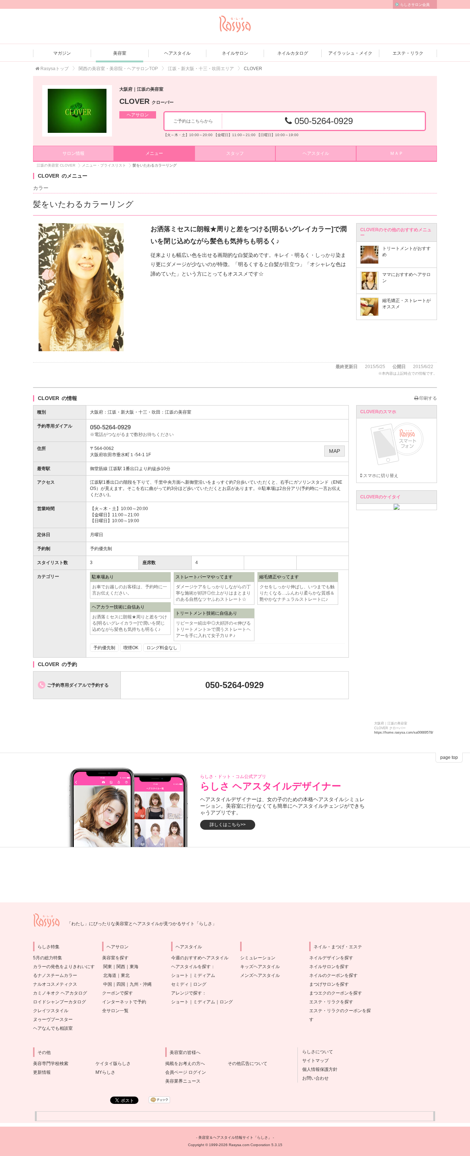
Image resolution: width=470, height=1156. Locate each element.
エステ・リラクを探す (331, 1001)
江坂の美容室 (178, 412)
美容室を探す (115, 957)
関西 (120, 966)
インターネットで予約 (124, 1001)
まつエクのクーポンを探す (335, 993)
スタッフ (235, 153)
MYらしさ (105, 1072)
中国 (107, 984)
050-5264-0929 (322, 121)
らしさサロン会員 (415, 5)
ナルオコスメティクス (55, 984)
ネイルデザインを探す (331, 957)
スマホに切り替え (380, 475)
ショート (180, 975)
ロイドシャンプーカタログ (59, 1001)
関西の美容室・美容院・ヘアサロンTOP (118, 68)
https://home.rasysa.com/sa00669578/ (403, 732)
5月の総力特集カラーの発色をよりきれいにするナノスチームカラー (64, 966)
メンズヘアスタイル (260, 975)
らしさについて (315, 1051)
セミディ (180, 984)
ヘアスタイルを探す (191, 966)
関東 (107, 966)
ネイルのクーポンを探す (333, 975)
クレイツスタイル (50, 1010)
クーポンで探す (117, 993)
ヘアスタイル (177, 53)
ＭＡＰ (396, 153)
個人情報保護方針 (317, 1069)
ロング (199, 984)
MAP (334, 451)
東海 (134, 966)
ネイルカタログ (292, 53)
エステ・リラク (408, 53)
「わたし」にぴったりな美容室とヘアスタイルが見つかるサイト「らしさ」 (142, 923)
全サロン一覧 (115, 1010)
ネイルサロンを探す (329, 966)
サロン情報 (73, 153)
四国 (120, 984)
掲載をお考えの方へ (185, 1063)
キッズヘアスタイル (260, 966)
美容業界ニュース (182, 1081)
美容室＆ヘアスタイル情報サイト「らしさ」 (235, 1137)
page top (449, 757)
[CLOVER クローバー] (77, 111)
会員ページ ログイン (185, 1072)
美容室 (119, 53)
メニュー (154, 153)
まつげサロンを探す (329, 984)
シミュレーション (257, 957)
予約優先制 (104, 647)
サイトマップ (313, 1060)
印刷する (427, 398)
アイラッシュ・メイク (350, 53)
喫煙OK (130, 647)
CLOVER (146, 101)
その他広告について (247, 1063)
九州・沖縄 (141, 984)
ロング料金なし (162, 647)
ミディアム (204, 975)
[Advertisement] (235, 874)
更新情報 (42, 1072)
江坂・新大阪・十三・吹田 (134, 412)
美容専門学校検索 (50, 1063)
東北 (125, 975)
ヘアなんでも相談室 (53, 1028)
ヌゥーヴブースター (53, 1019)
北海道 (109, 975)
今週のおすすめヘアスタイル (199, 957)
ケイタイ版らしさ (113, 1063)
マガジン (62, 53)
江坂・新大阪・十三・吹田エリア (201, 68)
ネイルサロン (235, 53)
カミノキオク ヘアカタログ (60, 993)
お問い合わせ (313, 1078)
